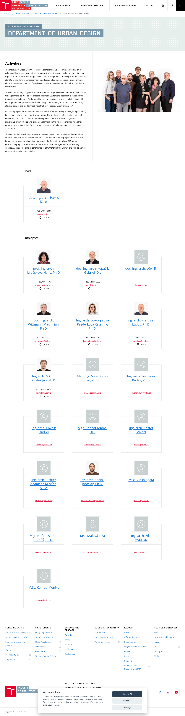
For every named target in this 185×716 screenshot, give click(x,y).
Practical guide (12, 654)
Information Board (132, 637)
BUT (160, 646)
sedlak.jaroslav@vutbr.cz (92, 500)
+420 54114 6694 (141, 337)
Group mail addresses (164, 637)
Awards (68, 635)
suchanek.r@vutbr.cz (141, 393)
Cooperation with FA (125, 5)
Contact (8, 650)
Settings (127, 707)
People (127, 651)
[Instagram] (168, 692)
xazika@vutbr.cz (141, 552)
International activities (105, 637)
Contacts (128, 661)
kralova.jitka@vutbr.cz (92, 552)
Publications (70, 649)
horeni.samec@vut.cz (43, 552)
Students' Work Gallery (45, 656)
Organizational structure (135, 646)
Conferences (70, 654)
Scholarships (40, 646)
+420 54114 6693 (92, 281)
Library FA (158, 651)
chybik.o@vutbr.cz (44, 444)
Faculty (150, 5)
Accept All (127, 694)
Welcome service (102, 642)
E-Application (11, 659)
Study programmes (44, 637)
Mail (156, 632)
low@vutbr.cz (141, 285)
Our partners (100, 632)
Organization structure (25, 26)
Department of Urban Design (77, 14)
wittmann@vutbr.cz (43, 341)
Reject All (127, 701)
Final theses (40, 651)
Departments (130, 642)
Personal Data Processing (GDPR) (132, 667)
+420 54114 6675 (43, 389)
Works (68, 639)
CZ (180, 5)
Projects (68, 644)
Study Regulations (43, 642)
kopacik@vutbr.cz (92, 285)
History (127, 656)
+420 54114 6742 (92, 337)
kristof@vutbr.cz (141, 444)
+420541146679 (43, 281)
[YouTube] (176, 692)
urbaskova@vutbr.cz (44, 285)
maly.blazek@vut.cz (92, 393)
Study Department (43, 632)
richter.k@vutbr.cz (43, 500)
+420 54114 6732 (43, 337)
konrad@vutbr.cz (43, 600)
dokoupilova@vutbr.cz (92, 341)
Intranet (157, 642)
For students (63, 5)
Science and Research (92, 5)
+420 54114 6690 (43, 211)
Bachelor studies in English (17, 632)
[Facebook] (160, 692)
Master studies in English (16, 637)
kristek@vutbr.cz (43, 393)
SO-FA (156, 656)
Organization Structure (46, 14)
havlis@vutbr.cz (44, 214)
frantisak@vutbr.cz (141, 341)
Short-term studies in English (15, 644)
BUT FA (7, 14)
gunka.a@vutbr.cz (141, 500)
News (126, 632)
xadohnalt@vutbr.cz (92, 444)
